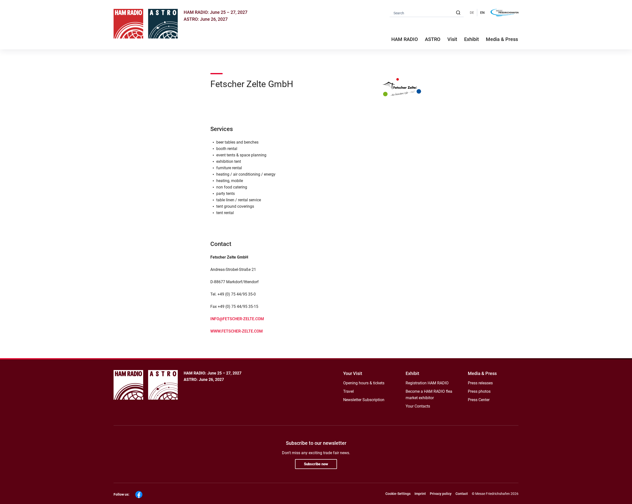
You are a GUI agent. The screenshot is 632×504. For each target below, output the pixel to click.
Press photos (479, 391)
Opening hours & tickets (363, 383)
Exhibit (412, 373)
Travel (348, 391)
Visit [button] (452, 39)
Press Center (479, 399)
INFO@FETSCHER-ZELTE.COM (237, 319)
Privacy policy (441, 494)
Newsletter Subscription (363, 399)
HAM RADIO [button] (404, 39)
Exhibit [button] (471, 39)
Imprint (420, 494)
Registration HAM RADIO (427, 383)
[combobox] (427, 12)
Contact (461, 494)
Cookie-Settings (398, 494)
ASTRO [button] (432, 39)
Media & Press (502, 39)
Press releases (480, 383)
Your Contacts (418, 406)
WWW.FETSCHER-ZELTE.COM (236, 331)
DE (472, 13)
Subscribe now (316, 464)
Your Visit (352, 373)
